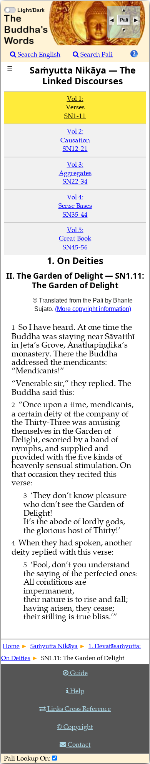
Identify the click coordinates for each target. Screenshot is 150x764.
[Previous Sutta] (111, 21)
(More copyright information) (93, 309)
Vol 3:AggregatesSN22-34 (75, 173)
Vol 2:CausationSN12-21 (75, 140)
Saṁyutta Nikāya (54, 646)
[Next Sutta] (135, 21)
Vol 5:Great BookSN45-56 (75, 238)
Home (11, 646)
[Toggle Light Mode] (9, 3)
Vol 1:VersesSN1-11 (75, 107)
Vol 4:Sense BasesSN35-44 (75, 206)
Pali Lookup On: (27, 758)
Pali (124, 20)
